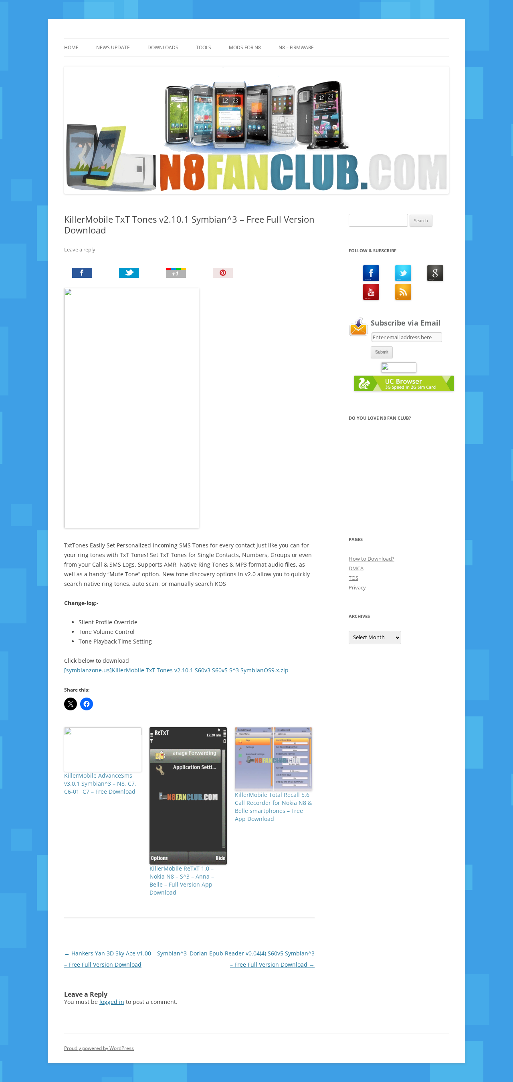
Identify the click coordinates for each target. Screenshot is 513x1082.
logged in (111, 1002)
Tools (203, 47)
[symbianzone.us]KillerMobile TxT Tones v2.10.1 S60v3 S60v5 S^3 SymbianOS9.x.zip (176, 670)
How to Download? (371, 558)
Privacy (357, 587)
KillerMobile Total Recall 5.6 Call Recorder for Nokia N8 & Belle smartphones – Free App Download (273, 807)
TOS (353, 577)
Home (71, 47)
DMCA (356, 568)
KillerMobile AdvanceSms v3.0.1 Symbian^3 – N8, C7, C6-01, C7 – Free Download (100, 783)
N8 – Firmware (296, 47)
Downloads (162, 47)
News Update (113, 47)
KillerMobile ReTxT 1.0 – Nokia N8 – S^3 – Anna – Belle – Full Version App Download (181, 880)
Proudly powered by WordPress (99, 1048)
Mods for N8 (245, 47)
